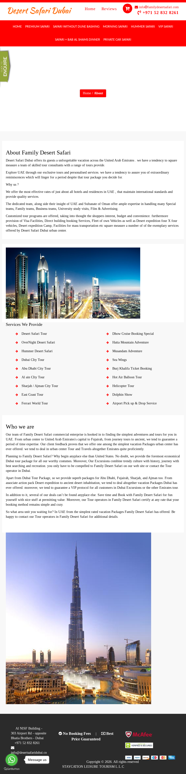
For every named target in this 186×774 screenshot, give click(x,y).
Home (91, 9)
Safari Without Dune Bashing (76, 27)
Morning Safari (115, 27)
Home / (93, 93)
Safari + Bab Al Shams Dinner (77, 40)
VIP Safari (165, 27)
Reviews (109, 9)
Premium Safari (37, 27)
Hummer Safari (143, 27)
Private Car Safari (117, 40)
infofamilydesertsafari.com (158, 7)
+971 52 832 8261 (161, 12)
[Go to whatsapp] (12, 760)
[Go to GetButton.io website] (11, 769)
